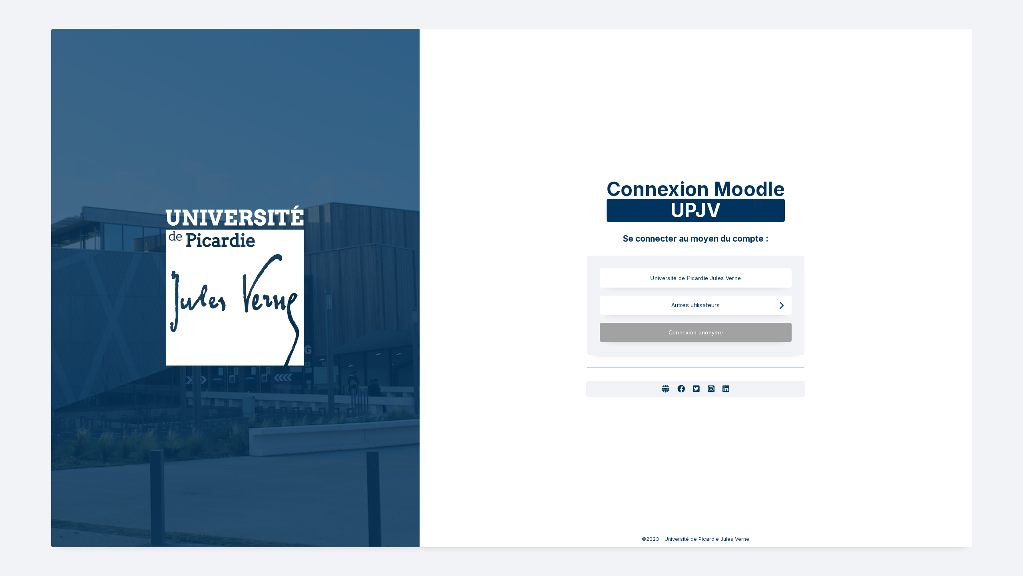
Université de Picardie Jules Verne (695, 278)
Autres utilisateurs (695, 305)
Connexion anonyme (696, 332)
